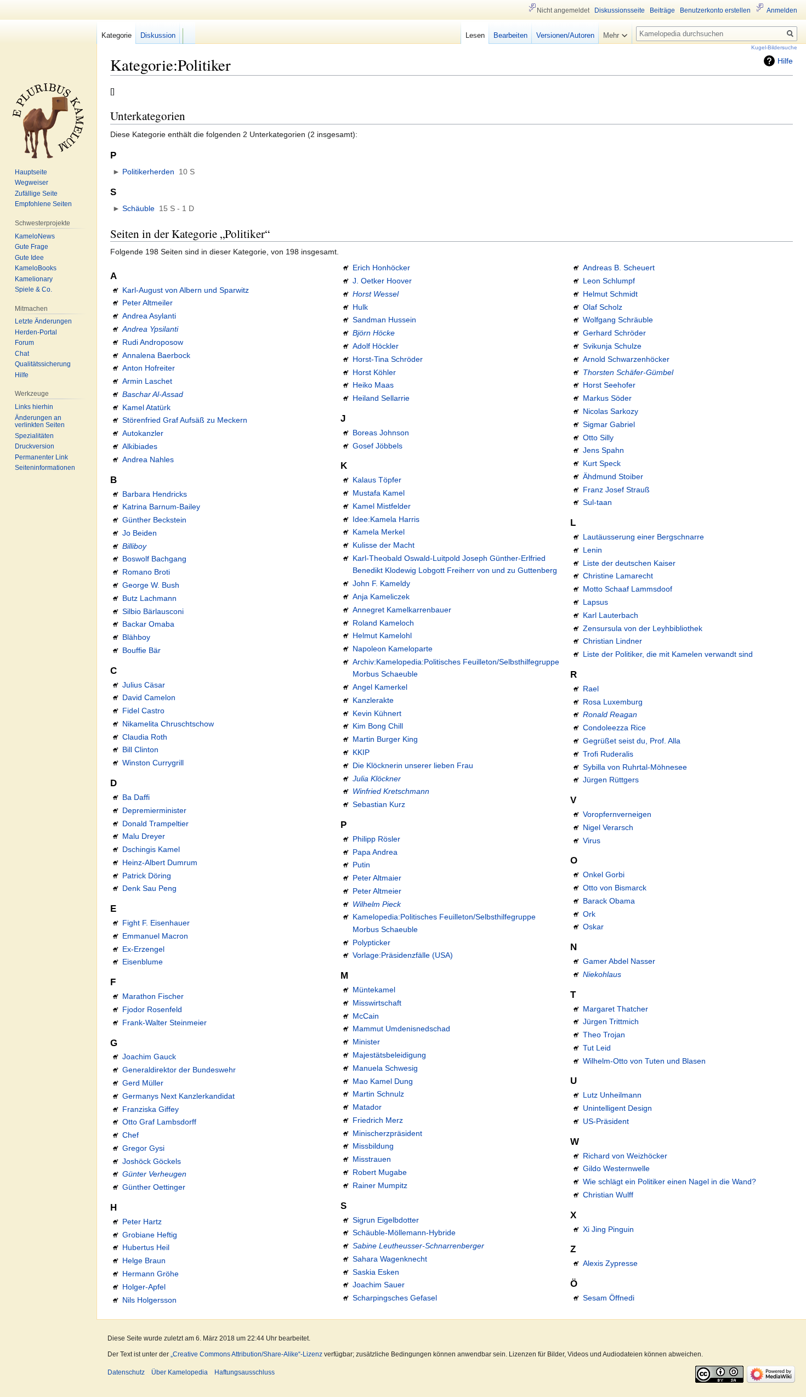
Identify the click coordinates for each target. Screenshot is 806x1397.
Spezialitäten (34, 436)
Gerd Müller (142, 1082)
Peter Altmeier (377, 891)
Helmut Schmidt (610, 293)
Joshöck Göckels (151, 1161)
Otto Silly (598, 437)
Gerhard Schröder (614, 332)
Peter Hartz (142, 1221)
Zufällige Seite (36, 193)
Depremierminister (154, 810)
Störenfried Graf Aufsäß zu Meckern (184, 420)
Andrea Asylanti (149, 315)
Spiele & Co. (33, 289)
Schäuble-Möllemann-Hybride (404, 1232)
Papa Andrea (375, 852)
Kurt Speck (602, 463)
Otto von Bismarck (614, 887)
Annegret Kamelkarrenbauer (402, 609)
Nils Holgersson (149, 1300)
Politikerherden (148, 171)
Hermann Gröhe (150, 1273)
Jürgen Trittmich (611, 1021)
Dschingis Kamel (151, 849)
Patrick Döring (146, 875)
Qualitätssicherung (43, 364)
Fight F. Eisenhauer (156, 922)
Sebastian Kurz (379, 804)
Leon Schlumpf (609, 280)
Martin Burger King (385, 739)
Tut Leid (597, 1047)
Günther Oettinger (153, 1187)
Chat (22, 353)
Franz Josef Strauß (616, 489)
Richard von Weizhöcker (625, 1155)
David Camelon (148, 697)
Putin (361, 864)
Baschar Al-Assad (152, 394)
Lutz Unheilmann (612, 1095)
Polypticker (371, 942)
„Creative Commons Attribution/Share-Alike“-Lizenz (246, 1354)
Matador (367, 1107)
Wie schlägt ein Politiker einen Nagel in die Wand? (669, 1181)
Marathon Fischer (153, 996)
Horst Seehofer (609, 385)
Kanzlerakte (373, 700)
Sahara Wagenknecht (390, 1258)
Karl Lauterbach (610, 615)
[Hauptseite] (48, 120)
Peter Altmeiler (147, 302)
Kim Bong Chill (378, 726)
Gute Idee (29, 258)
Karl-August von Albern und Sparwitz (185, 290)
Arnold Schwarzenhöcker (626, 359)
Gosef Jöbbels (377, 445)
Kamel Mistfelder (382, 506)
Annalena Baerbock (156, 355)
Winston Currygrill (153, 762)
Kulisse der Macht (384, 545)
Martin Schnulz (378, 1093)
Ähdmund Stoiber (613, 476)
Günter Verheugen (154, 1173)
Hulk (360, 307)
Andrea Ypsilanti (150, 329)
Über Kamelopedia (179, 1372)
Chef (130, 1135)
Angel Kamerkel (380, 687)
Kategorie (116, 35)
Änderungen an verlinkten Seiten (40, 421)
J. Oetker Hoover (382, 280)
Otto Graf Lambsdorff (159, 1121)
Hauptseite (31, 172)
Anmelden (782, 10)
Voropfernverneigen (617, 814)
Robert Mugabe (380, 1172)
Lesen (475, 35)
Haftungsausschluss (244, 1372)
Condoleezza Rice (614, 727)
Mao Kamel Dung (383, 1081)
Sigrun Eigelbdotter (386, 1220)
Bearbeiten (510, 35)
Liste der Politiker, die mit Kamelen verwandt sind (668, 654)
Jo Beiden (139, 533)
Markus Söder (607, 398)
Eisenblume (142, 961)
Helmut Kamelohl (382, 635)
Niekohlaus (602, 974)
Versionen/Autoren (565, 35)
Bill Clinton (140, 749)
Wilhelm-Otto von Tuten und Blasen (644, 1061)
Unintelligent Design (617, 1108)
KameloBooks (35, 268)
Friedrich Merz (378, 1120)
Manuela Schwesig (385, 1068)
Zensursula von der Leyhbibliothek (642, 628)
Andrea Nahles (148, 459)
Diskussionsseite (619, 10)
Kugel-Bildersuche (774, 47)
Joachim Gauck (149, 1056)
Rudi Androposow (152, 342)
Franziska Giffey (150, 1109)
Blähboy (136, 637)
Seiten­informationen (45, 468)
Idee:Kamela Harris (386, 519)
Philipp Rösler (376, 838)
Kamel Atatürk (146, 407)
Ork (589, 914)
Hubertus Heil (145, 1247)
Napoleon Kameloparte (393, 648)
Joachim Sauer (379, 1284)
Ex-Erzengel (143, 949)
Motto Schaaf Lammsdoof (627, 588)
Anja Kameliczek (381, 596)
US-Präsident (606, 1121)
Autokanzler (142, 433)
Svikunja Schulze (612, 346)
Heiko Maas (373, 385)
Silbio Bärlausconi (153, 611)
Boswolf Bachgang (154, 558)
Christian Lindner (612, 641)
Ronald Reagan (610, 714)
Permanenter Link (41, 457)
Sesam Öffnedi (608, 1297)
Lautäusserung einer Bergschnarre (643, 536)
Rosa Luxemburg (613, 701)
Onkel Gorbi (604, 874)
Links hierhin (34, 407)
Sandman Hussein (384, 319)
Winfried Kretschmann (391, 791)
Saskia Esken (376, 1272)
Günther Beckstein (154, 519)
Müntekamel (374, 989)
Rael (591, 688)
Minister (366, 1041)
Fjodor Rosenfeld (152, 1009)
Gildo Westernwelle (616, 1168)
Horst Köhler (374, 372)
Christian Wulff (608, 1194)
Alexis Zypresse (610, 1263)
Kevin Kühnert (377, 713)
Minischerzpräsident (387, 1133)
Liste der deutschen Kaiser (629, 563)
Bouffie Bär (141, 650)
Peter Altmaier (377, 877)
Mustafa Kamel (379, 493)
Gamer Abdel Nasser (619, 961)
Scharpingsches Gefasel (395, 1297)
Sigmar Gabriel (609, 424)
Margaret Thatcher (615, 1008)
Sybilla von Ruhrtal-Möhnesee (635, 767)
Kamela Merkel (379, 531)
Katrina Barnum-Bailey (161, 506)
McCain (366, 1016)
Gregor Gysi (143, 1148)
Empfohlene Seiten (43, 204)
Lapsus (595, 602)
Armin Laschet (147, 381)
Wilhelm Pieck (377, 904)
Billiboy (134, 546)
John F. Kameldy (381, 583)
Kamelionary (34, 279)
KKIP (361, 752)
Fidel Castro (143, 710)
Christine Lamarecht (618, 575)
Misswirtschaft (377, 1002)
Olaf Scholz (602, 307)
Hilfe (785, 60)
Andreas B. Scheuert (619, 267)
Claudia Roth (144, 736)
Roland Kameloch (383, 622)
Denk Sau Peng (149, 888)
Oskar (593, 926)
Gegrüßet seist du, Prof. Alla (631, 740)
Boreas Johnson (381, 432)
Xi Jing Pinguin (608, 1229)
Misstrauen (372, 1159)
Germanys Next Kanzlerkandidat (178, 1096)
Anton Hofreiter (148, 368)
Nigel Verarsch (608, 827)
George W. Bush (150, 585)
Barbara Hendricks (154, 494)
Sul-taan (597, 502)
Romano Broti (146, 571)
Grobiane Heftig (149, 1234)
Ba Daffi (136, 797)
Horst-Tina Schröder (388, 359)
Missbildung (373, 1146)
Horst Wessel (376, 293)
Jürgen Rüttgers (611, 779)
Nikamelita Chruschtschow (168, 723)
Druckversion (34, 446)
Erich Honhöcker (381, 267)
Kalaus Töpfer (377, 479)
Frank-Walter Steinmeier (164, 1022)
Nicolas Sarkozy (610, 411)
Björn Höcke (374, 332)
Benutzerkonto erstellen (715, 10)
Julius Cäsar (143, 684)
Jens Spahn (603, 450)
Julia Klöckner (377, 778)
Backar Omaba (148, 624)
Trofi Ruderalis (608, 753)
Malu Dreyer (143, 836)
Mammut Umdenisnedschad (401, 1028)
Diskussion (157, 35)
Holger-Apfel (144, 1286)
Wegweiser (31, 182)
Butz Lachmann (149, 598)
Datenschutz (126, 1372)
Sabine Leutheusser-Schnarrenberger (418, 1245)
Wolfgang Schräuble (618, 319)
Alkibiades (139, 446)
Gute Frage (31, 247)
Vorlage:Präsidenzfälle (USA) (403, 955)
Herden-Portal (36, 332)
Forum (24, 343)
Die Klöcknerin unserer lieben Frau (413, 765)
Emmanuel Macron (155, 936)
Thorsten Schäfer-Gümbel (628, 372)
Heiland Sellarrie (381, 398)
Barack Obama (609, 900)
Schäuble (138, 208)
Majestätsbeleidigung (389, 1054)
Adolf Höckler (376, 346)
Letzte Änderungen (43, 321)
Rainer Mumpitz (380, 1185)
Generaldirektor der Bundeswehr (179, 1069)
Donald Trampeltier (155, 823)
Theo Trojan (604, 1034)
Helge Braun (144, 1260)
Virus (591, 840)
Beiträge (662, 10)
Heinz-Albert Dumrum (159, 862)
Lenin (592, 550)
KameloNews (35, 236)
